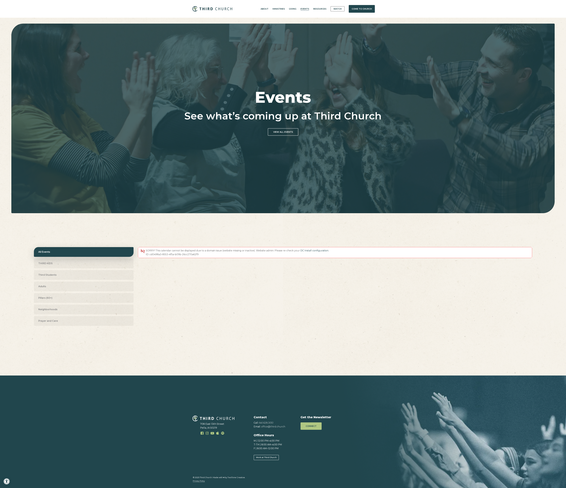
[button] (6, 481)
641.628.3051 (266, 422)
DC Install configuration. (314, 250)
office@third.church (273, 426)
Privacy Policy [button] (199, 481)
